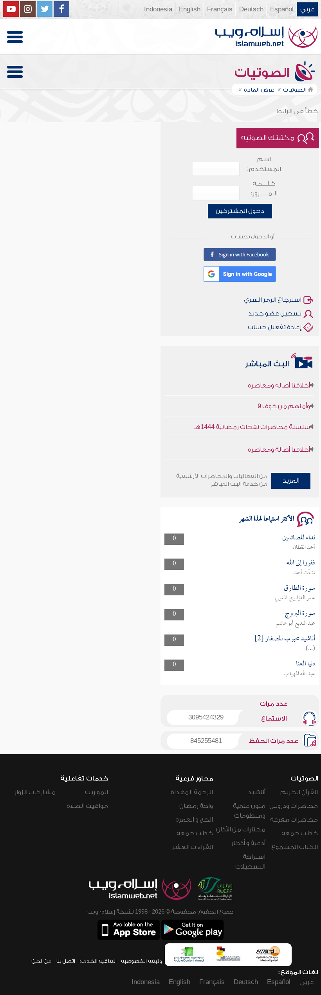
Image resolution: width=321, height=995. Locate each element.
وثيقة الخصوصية (141, 961)
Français (220, 9)
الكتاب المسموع (294, 847)
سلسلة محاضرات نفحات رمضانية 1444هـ (252, 420)
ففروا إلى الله (301, 563)
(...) (310, 648)
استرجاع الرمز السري (272, 299)
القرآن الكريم (299, 792)
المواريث (96, 792)
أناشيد (256, 792)
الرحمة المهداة (192, 792)
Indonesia (158, 9)
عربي (307, 9)
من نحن (41, 961)
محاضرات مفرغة (294, 819)
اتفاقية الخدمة (98, 961)
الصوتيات (263, 73)
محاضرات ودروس (293, 805)
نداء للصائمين (298, 538)
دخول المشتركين (240, 211)
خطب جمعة (299, 833)
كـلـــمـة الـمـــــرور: (264, 188)
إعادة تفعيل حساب (274, 327)
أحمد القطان (304, 547)
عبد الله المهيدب (299, 674)
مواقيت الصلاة (87, 805)
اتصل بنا (65, 961)
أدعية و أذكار (248, 843)
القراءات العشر (192, 847)
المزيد (291, 480)
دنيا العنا (305, 664)
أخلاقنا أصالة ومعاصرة (279, 378)
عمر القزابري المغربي (295, 598)
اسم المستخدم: (264, 164)
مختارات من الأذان (240, 829)
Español (282, 9)
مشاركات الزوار (35, 792)
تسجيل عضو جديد (274, 313)
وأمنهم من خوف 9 (284, 399)
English (189, 9)
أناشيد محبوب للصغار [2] (284, 639)
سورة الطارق (299, 588)
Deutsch (251, 9)
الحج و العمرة (194, 819)
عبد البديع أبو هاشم (295, 623)
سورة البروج (300, 613)
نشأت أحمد (304, 573)
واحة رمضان (196, 805)
